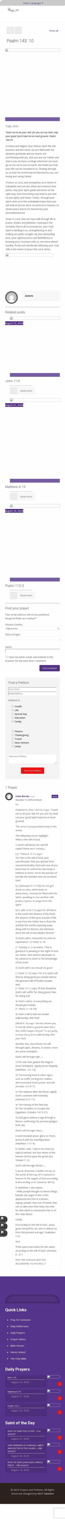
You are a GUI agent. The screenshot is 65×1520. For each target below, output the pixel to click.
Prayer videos (18, 1339)
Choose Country (14, 624)
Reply (55, 796)
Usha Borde (22, 796)
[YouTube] (32, 1498)
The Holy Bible (18, 1358)
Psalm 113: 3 (14, 586)
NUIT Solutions (46, 1493)
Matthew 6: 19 (15, 487)
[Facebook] (28, 1498)
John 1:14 (12, 381)
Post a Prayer (12, 634)
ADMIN (29, 295)
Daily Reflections (19, 1326)
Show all (54, 30)
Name (8, 646)
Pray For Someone (20, 1319)
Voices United (17, 1352)
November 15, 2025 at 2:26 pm (28, 800)
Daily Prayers (17, 1332)
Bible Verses (17, 1345)
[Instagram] (36, 1498)
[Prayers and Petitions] (14, 14)
